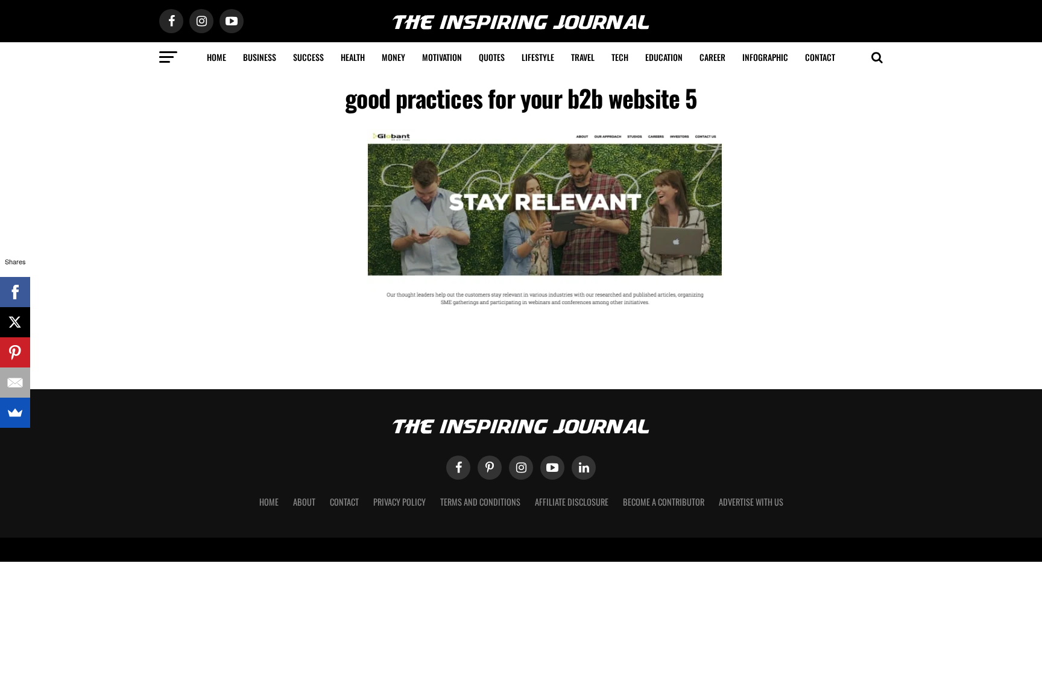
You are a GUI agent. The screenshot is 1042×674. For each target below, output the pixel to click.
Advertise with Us (751, 501)
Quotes (492, 57)
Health (353, 57)
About (304, 501)
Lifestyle (538, 57)
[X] (15, 322)
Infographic (765, 57)
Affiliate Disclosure (571, 501)
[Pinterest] (15, 352)
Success (308, 57)
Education (664, 57)
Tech (619, 57)
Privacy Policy (399, 501)
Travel (583, 57)
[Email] (15, 382)
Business (259, 57)
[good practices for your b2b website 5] (545, 308)
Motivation (442, 57)
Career (712, 57)
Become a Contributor (663, 501)
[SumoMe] (15, 413)
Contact (820, 57)
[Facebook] (15, 292)
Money (393, 57)
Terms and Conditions (480, 501)
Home (216, 57)
